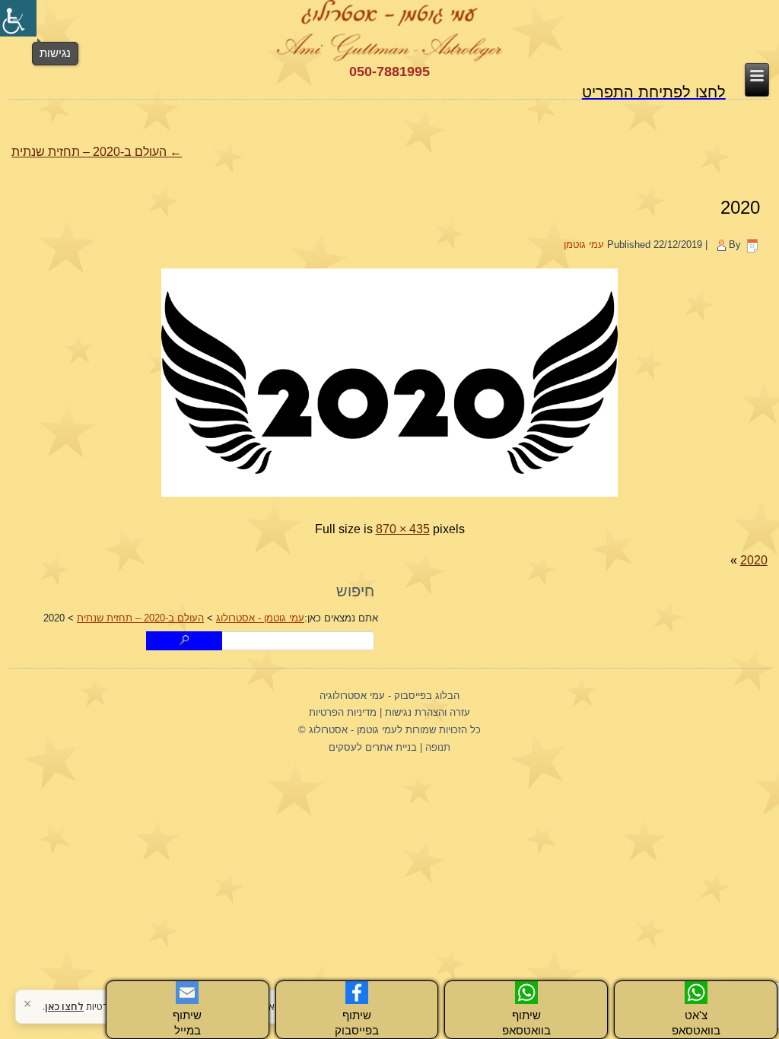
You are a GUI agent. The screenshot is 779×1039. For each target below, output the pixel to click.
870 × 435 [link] (403, 529)
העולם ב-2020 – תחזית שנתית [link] (96, 151)
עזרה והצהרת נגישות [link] (427, 712)
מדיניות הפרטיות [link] (343, 712)
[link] (18, 18)
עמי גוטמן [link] (584, 244)
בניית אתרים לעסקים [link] (373, 747)
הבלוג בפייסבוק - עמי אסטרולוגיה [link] (389, 695)
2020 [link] (740, 207)
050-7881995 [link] (389, 71)
